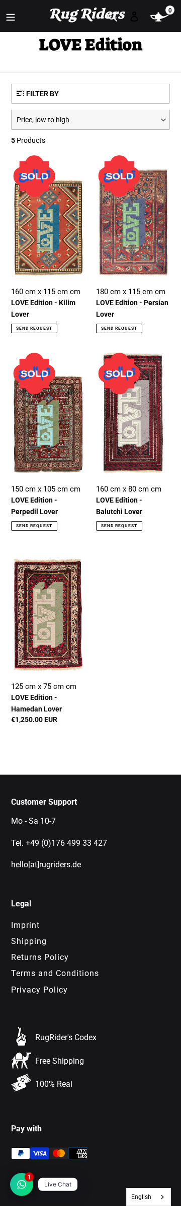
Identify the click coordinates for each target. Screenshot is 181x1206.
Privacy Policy (39, 990)
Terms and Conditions (55, 973)
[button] (90, 119)
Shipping (29, 941)
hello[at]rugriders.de (46, 864)
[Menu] (10, 16)
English (141, 1196)
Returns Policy (40, 957)
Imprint (25, 925)
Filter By (42, 94)
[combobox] (148, 1197)
